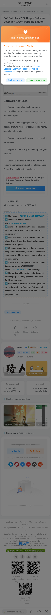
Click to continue (15, 80)
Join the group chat (36, 80)
